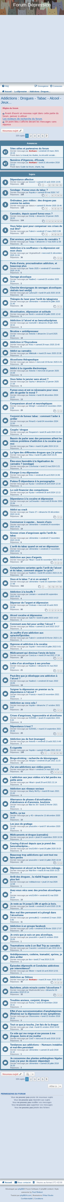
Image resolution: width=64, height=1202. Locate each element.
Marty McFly (34, 791)
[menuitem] (5, 86)
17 (57, 587)
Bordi (31, 314)
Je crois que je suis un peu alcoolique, (31, 934)
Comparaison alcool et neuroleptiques (31, 403)
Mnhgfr (32, 406)
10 (61, 753)
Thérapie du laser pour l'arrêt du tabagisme (34, 299)
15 (61, 185)
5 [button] (42, 135)
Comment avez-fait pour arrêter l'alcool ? (32, 624)
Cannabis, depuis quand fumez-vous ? (31, 213)
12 (49, 185)
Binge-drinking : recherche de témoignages (34, 758)
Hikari (31, 560)
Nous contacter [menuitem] (24, 1182)
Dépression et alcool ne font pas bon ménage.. (36, 868)
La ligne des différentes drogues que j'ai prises (36, 452)
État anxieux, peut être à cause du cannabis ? (35, 239)
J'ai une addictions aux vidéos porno (30, 767)
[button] (46, 136)
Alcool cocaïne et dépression (26, 615)
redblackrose (34, 882)
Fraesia (32, 694)
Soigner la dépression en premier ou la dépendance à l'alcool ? (31, 690)
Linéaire (32, 594)
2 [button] (30, 135)
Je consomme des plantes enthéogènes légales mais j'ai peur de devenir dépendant (36, 1059)
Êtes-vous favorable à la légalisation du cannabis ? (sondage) (32, 462)
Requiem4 (33, 432)
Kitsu (31, 455)
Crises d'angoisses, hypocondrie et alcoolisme (36, 715)
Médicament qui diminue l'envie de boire (32, 653)
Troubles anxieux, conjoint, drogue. (29, 1000)
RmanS (32, 421)
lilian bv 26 (33, 805)
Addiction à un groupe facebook (28, 926)
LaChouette (34, 501)
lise (30, 959)
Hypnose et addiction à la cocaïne (28, 644)
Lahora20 (33, 293)
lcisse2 (32, 182)
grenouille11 (34, 918)
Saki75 (32, 618)
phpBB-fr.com (25, 1195)
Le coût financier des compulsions (29, 490)
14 (57, 185)
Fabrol (31, 231)
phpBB (21, 1189)
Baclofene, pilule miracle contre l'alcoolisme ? (35, 987)
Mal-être (32, 870)
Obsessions (34, 1016)
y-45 (31, 815)
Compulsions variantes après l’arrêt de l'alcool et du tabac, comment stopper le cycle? (36, 569)
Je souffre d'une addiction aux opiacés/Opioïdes (26, 634)
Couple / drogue (19, 429)
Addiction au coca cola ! (23, 703)
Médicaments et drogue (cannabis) (29, 834)
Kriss (31, 344)
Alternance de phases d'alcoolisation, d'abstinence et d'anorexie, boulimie (30, 801)
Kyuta (31, 484)
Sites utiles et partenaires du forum (29, 148)
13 (53, 185)
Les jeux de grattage (21, 824)
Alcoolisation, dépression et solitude (30, 311)
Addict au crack (18, 509)
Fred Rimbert (37, 1192)
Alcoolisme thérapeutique (24, 359)
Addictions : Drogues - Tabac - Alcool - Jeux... (31, 100)
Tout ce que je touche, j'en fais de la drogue (34, 1024)
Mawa (31, 626)
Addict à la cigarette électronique (28, 368)
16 (53, 587)
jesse (31, 837)
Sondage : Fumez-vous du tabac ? (29, 190)
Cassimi (32, 948)
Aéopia (32, 761)
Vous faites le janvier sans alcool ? (29, 379)
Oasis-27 (33, 512)
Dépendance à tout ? (21, 726)
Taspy (31, 242)
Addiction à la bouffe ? (22, 591)
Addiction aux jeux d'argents (26, 557)
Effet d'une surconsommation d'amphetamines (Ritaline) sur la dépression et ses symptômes (36, 1012)
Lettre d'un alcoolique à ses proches (30, 663)
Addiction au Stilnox (21, 977)
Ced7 (31, 1038)
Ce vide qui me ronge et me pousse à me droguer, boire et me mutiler (32, 1034)
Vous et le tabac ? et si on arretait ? (29, 579)
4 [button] (38, 135)
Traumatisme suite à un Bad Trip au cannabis (35, 945)
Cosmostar (34, 466)
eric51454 (33, 848)
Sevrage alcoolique (20, 276)
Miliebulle (33, 353)
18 (61, 587)
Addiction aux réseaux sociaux (27, 788)
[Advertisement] (32, 49)
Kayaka (32, 192)
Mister (31, 971)
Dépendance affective (21, 179)
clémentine (33, 301)
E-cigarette (16, 747)
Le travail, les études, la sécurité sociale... (38, 155)
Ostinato (32, 605)
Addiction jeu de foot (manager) (27, 739)
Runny (32, 1003)
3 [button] (34, 135)
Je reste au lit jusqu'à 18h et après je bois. (33, 903)
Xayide (32, 646)
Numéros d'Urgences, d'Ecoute (27, 160)
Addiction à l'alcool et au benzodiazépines (33, 320)
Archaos (33, 151)
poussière (33, 826)
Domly (31, 216)
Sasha (31, 381)
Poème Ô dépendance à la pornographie (32, 481)
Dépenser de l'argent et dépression (29, 602)
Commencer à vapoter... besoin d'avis (31, 522)
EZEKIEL (33, 718)
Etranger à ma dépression (24, 472)
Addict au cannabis (20, 351)
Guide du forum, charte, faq (32, 167)
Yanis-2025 (34, 268)
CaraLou (32, 655)
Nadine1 (32, 279)
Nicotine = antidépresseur (24, 331)
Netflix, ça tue (17, 813)
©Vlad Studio (47, 1195)
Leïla (31, 928)
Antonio (32, 334)
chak (31, 1027)
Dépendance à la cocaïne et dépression (31, 498)
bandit (31, 906)
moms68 (32, 323)
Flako (31, 446)
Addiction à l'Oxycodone (23, 342)
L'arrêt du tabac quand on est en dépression (34, 546)
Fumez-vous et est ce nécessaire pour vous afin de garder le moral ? (34, 391)
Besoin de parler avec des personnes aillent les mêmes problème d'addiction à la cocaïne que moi (36, 441)
